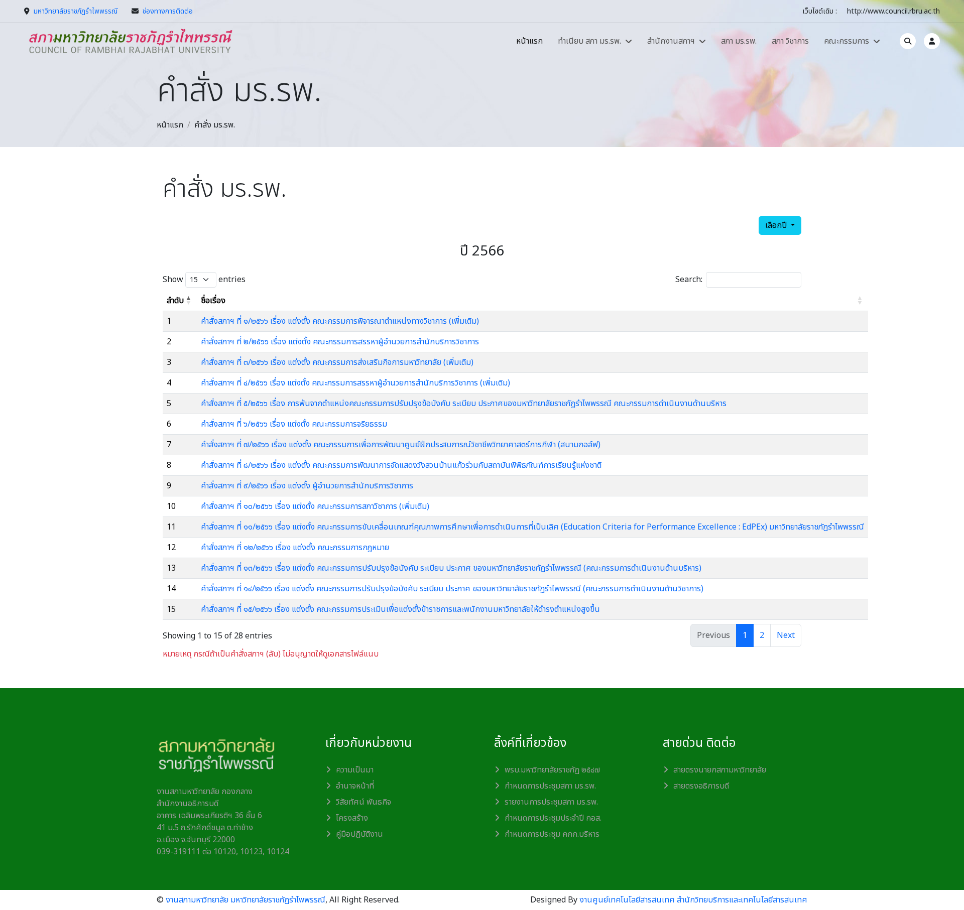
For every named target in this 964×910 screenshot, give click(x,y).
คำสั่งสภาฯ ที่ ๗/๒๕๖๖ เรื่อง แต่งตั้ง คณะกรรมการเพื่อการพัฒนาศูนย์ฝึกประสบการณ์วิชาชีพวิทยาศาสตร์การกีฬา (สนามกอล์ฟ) (400, 445)
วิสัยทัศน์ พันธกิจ (363, 802)
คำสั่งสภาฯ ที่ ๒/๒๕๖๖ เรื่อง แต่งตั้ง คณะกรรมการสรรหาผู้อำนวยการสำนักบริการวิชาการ (340, 342)
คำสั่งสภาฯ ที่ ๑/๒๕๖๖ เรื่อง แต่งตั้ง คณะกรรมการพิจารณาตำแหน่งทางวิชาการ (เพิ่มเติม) (340, 321)
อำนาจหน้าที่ (355, 786)
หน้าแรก (529, 41)
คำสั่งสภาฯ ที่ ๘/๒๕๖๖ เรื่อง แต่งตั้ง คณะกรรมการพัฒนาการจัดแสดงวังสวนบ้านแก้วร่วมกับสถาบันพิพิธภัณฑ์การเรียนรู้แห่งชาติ (401, 465)
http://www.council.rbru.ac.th (893, 11)
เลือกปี (777, 225)
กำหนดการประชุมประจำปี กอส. (553, 818)
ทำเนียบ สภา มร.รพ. (589, 41)
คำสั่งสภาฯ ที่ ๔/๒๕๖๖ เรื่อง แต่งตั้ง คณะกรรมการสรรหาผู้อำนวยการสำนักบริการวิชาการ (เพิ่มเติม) (355, 383)
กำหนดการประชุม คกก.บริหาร (552, 834)
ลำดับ (175, 301)
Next (786, 635)
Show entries (204, 280)
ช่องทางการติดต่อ (168, 11)
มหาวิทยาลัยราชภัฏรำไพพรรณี (75, 11)
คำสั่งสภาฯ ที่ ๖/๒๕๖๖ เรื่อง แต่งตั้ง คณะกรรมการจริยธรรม (294, 424)
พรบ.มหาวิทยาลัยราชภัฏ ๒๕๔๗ (552, 770)
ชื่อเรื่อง (213, 301)
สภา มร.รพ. (739, 41)
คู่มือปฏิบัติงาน (359, 834)
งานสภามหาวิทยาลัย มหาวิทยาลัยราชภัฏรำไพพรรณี (245, 900)
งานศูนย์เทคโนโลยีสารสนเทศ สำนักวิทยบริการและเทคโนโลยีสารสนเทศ (693, 900)
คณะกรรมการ (846, 41)
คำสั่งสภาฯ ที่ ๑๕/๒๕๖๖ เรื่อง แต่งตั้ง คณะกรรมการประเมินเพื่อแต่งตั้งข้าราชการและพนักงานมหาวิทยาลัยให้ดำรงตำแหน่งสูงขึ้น (400, 609)
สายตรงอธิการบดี (701, 786)
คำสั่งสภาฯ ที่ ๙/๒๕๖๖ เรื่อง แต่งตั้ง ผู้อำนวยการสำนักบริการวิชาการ (307, 486)
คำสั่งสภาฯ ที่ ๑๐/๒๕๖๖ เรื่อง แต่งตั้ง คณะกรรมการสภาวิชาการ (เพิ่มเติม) (315, 506)
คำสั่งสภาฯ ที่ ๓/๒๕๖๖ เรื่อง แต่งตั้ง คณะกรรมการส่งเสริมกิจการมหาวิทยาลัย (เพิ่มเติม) (337, 362)
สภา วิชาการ (790, 41)
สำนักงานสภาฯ (671, 41)
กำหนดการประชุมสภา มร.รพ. (550, 786)
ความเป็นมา (355, 770)
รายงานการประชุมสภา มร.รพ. (551, 802)
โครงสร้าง (352, 818)
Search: (688, 280)
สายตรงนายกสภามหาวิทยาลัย (719, 770)
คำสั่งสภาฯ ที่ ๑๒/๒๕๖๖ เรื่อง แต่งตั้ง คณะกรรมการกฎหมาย (295, 548)
